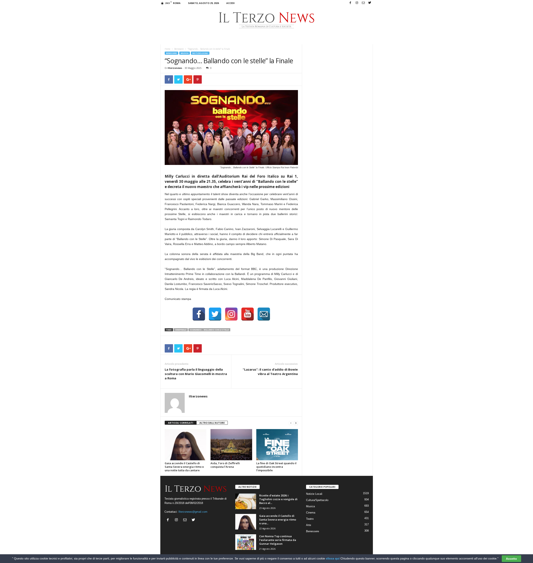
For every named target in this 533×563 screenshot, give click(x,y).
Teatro (310, 518)
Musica (184, 53)
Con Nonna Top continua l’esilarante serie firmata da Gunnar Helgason (277, 540)
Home (167, 48)
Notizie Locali (200, 53)
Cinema (310, 512)
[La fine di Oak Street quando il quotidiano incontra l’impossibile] (277, 444)
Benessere (179, 48)
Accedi (230, 3)
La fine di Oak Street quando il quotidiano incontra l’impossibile (276, 466)
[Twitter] (369, 3)
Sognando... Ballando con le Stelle (209, 329)
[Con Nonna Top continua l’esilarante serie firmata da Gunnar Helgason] (245, 542)
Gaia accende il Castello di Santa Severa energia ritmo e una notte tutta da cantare (184, 466)
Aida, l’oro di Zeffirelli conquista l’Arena (225, 465)
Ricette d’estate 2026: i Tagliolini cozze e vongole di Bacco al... (278, 499)
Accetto (511, 558)
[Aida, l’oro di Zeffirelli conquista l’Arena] (231, 444)
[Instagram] (356, 3)
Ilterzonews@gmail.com (192, 511)
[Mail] (363, 3)
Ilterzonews (175, 67)
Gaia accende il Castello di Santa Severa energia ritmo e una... (277, 519)
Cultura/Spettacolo (317, 500)
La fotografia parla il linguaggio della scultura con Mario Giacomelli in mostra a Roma (196, 373)
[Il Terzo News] (266, 20)
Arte (308, 525)
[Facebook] (350, 3)
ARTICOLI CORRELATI (180, 422)
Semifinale (180, 329)
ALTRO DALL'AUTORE (212, 422)
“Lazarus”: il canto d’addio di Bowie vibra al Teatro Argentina (270, 371)
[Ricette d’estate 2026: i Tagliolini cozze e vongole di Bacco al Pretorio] (245, 501)
